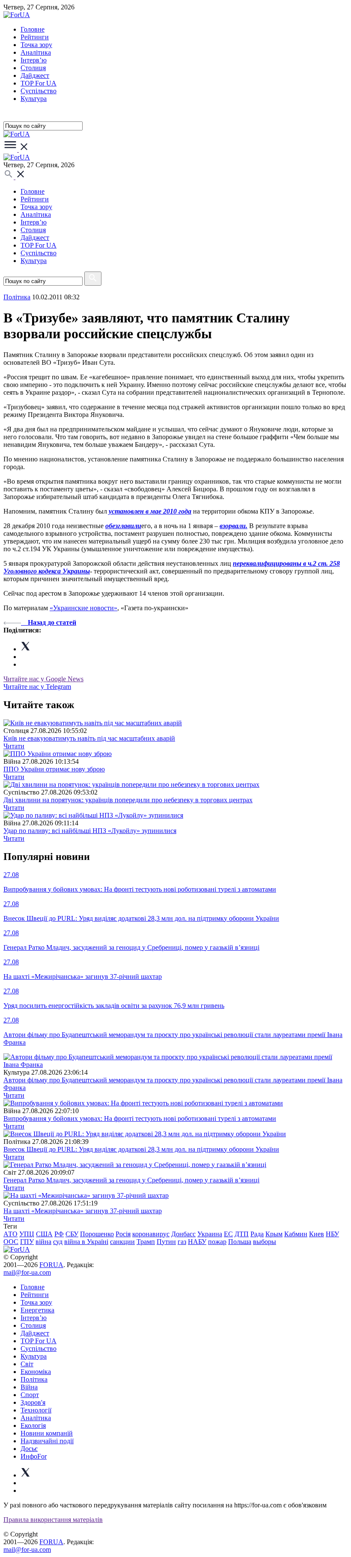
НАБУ (197, 1241)
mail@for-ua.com (27, 1272)
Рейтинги (35, 37)
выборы (264, 1241)
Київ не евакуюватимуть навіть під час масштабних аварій (89, 738)
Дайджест (35, 75)
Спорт (30, 1394)
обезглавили (123, 525)
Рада (257, 1234)
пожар (217, 1241)
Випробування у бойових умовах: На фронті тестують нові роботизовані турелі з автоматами (139, 1118)
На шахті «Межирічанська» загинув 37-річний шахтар (82, 1210)
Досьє (29, 1448)
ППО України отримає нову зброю (54, 769)
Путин (166, 1241)
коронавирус (151, 1234)
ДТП (242, 1234)
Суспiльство (39, 91)
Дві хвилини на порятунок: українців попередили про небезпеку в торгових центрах (128, 800)
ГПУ (27, 1241)
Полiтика (16, 297)
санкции (122, 1241)
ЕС (228, 1234)
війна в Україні (86, 1241)
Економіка (36, 1371)
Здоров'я (33, 1402)
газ (182, 1241)
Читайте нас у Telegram (37, 686)
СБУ (71, 1234)
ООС (10, 1241)
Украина (209, 1234)
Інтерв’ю (34, 60)
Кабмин (295, 1234)
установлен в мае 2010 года (150, 511)
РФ (59, 1234)
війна (43, 1241)
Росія (123, 1234)
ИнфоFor (34, 1456)
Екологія (33, 1425)
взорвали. (233, 525)
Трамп (146, 1241)
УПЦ (26, 1234)
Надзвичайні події (47, 1441)
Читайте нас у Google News (43, 678)
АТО (10, 1234)
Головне (33, 29)
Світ (27, 1364)
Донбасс (183, 1234)
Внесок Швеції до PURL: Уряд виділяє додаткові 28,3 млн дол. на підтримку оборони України (141, 1149)
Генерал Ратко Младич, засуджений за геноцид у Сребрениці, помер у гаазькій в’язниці (131, 1180)
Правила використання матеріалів (53, 1519)
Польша (239, 1241)
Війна (29, 1387)
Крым (274, 1234)
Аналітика (36, 52)
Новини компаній (47, 1433)
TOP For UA (39, 83)
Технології (36, 1410)
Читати (13, 746)
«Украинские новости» (83, 608)
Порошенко (97, 1234)
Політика (34, 1379)
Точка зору (36, 44)
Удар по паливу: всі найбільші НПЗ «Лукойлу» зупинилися (89, 830)
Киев (316, 1234)
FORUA (51, 1264)
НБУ (332, 1234)
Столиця (33, 67)
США (44, 1234)
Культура (34, 98)
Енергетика (37, 1310)
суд (57, 1241)
